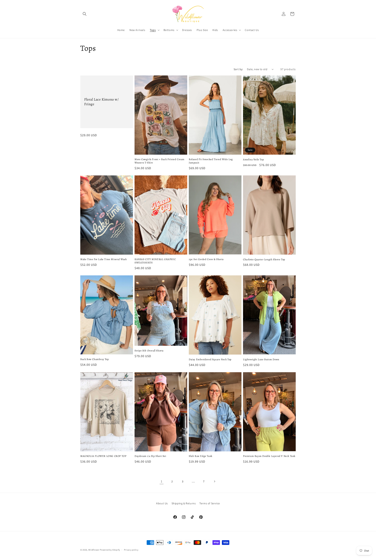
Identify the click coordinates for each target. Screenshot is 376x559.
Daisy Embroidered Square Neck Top (210, 359)
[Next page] (214, 481)
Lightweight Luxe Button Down (261, 359)
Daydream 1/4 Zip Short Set (150, 456)
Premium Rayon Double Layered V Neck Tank (269, 456)
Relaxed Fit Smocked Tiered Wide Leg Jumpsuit (211, 161)
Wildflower (93, 549)
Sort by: (238, 69)
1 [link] (161, 481)
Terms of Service (209, 503)
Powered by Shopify (110, 549)
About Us (162, 503)
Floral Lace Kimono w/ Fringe (101, 101)
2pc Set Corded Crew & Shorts (206, 259)
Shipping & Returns (184, 503)
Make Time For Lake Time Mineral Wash (103, 259)
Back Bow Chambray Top (94, 359)
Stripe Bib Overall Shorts (149, 350)
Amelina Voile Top (253, 159)
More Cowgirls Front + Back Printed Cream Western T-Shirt (159, 161)
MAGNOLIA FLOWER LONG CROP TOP (103, 456)
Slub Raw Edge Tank (200, 456)
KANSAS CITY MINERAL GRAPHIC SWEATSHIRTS (155, 261)
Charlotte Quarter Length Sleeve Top (264, 259)
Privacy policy (131, 549)
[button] (84, 14)
